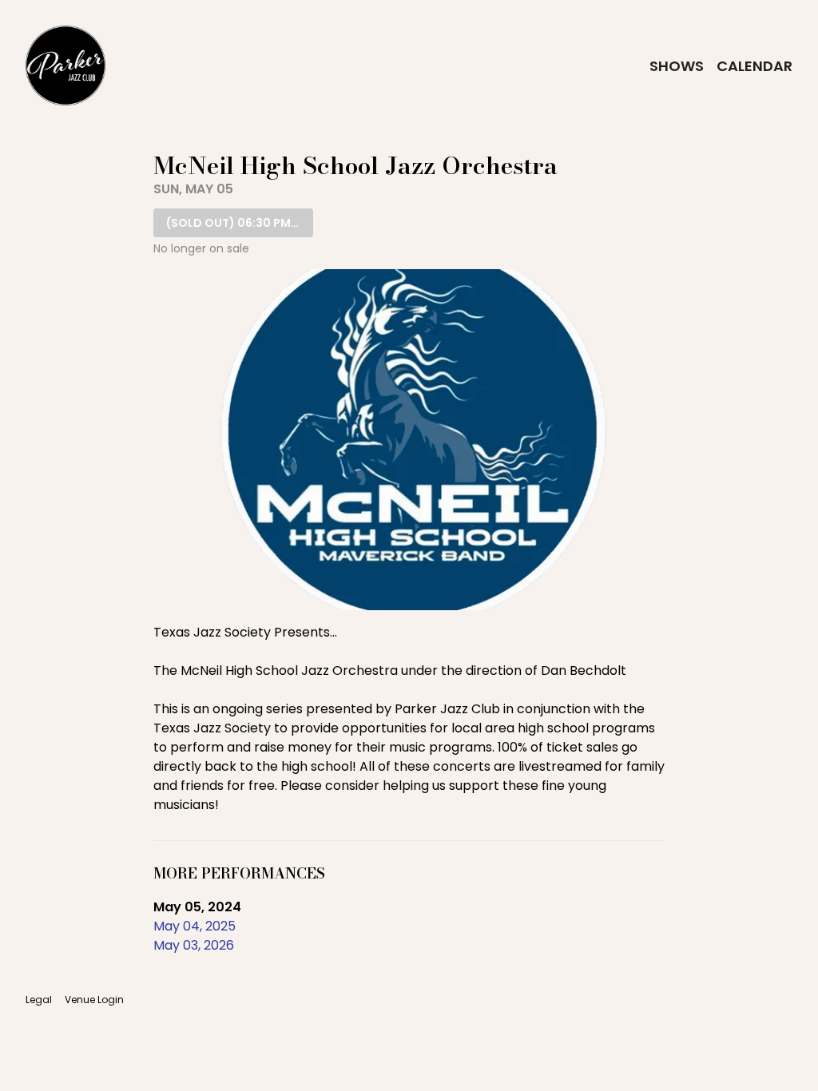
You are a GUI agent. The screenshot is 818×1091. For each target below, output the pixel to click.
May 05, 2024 (197, 907)
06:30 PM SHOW (239, 223)
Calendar (754, 66)
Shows (676, 66)
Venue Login (94, 999)
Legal (39, 999)
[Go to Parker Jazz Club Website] (65, 65)
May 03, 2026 (193, 945)
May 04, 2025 (194, 926)
